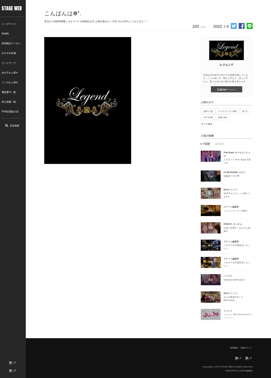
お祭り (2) (208, 111)
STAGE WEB (12, 8)
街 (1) (245, 111)
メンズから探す (10, 82)
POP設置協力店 (10, 111)
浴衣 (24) (222, 117)
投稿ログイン (247, 347)
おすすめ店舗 (9, 53)
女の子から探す (10, 72)
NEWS (5, 33)
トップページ (9, 23)
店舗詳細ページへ (226, 89)
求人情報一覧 (9, 101)
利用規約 (234, 347)
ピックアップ (9, 62)
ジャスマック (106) (227, 111)
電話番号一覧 (9, 92)
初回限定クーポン (11, 43)
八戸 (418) (208, 117)
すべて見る (206, 123)
